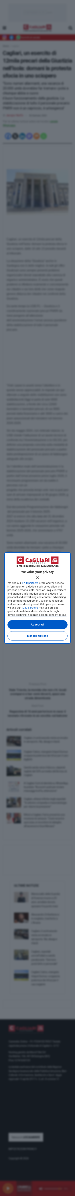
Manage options (37, 635)
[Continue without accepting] (37, 577)
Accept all (37, 624)
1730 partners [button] (30, 583)
